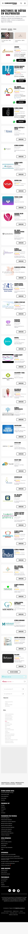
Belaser (16, 655)
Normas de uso (16, 911)
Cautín (2, 810)
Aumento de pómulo (9, 719)
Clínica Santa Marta (18, 163)
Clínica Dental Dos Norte (18, 603)
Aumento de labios (8, 718)
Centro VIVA (18, 180)
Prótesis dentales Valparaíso (6, 819)
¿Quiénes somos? (4, 870)
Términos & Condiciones (13, 914)
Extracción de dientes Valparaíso (7, 832)
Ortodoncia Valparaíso (5, 834)
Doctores (10, 29)
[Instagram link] (9, 891)
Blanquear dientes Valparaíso (6, 823)
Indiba (2, 849)
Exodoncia (3, 839)
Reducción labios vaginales (6, 841)
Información (4, 29)
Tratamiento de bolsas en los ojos (11, 739)
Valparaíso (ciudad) (8, 704)
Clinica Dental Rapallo (18, 532)
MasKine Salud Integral (18, 214)
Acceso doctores (4, 879)
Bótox (6, 721)
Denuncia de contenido (5, 873)
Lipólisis (6, 731)
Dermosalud (18, 477)
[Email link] (18, 890)
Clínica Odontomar (17, 249)
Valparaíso (3, 807)
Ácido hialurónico (8, 715)
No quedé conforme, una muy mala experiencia (10, 861)
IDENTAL (16, 338)
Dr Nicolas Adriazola (17, 390)
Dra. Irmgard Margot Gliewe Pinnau (18, 567)
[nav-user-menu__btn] (25, 3)
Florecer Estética (19, 267)
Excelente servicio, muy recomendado (8, 854)
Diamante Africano (17, 320)
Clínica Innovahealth (18, 408)
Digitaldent (17, 426)
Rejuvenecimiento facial (9, 735)
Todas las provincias (9, 701)
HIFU (6, 726)
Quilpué (6, 703)
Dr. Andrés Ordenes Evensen (19, 87)
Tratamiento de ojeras (9, 741)
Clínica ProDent (19, 550)
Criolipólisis (7, 722)
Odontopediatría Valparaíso (6, 831)
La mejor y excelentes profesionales (8, 863)
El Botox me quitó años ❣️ (6, 865)
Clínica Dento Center (5, 794)
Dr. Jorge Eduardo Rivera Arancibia (19, 231)
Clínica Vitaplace (19, 302)
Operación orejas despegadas (6, 847)
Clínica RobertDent (4, 796)
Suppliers (3, 884)
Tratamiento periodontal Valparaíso (7, 827)
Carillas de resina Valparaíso (6, 829)
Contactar (21, 60)
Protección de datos (8, 911)
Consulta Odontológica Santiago (7, 792)
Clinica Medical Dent (19, 585)
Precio (14, 29)
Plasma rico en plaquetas (9, 734)
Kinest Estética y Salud (19, 128)
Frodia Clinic (18, 197)
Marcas (2, 882)
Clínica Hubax (18, 108)
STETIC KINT (17, 443)
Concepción (3, 808)
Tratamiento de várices (9, 742)
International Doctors (5, 886)
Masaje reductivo (4, 843)
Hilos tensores (7, 728)
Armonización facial (8, 716)
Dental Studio (3, 798)
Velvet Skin (17, 460)
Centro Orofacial (19, 637)
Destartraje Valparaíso (5, 817)
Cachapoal (3, 812)
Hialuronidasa (7, 725)
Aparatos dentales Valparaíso (6, 825)
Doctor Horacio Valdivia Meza (19, 67)
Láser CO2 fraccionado (9, 729)
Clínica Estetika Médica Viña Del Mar (19, 514)
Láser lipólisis (3, 845)
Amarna (16, 47)
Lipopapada (7, 732)
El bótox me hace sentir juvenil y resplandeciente (10, 856)
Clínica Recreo (19, 145)
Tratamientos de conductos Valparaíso (8, 821)
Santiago (2, 805)
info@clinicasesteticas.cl (20, 908)
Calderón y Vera (19, 373)
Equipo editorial (4, 872)
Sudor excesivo (8, 738)
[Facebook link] (14, 891)
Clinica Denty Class (18, 355)
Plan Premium (3, 880)
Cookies (21, 911)
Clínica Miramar (19, 620)
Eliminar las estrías (8, 724)
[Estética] (11, 3)
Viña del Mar (7, 706)
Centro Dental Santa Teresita (18, 284)
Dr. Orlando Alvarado (18, 495)
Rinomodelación (8, 736)
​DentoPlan (3, 800)
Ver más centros (14, 672)
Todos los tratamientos (9, 714)
